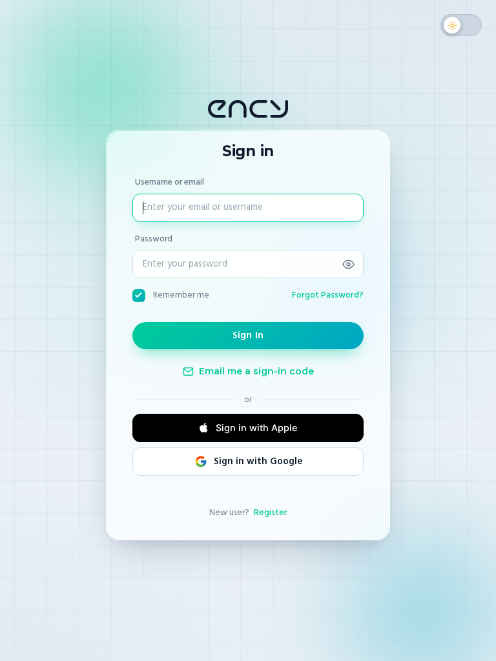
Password (153, 238)
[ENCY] (248, 109)
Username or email (169, 182)
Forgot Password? (328, 295)
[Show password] (348, 264)
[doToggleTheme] (461, 25)
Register (270, 512)
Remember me (181, 295)
